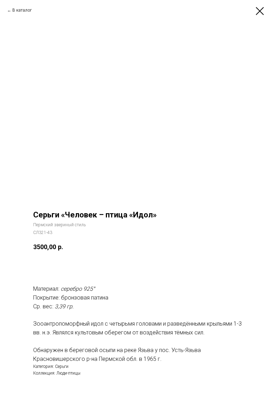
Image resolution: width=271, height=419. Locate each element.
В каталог (22, 10)
